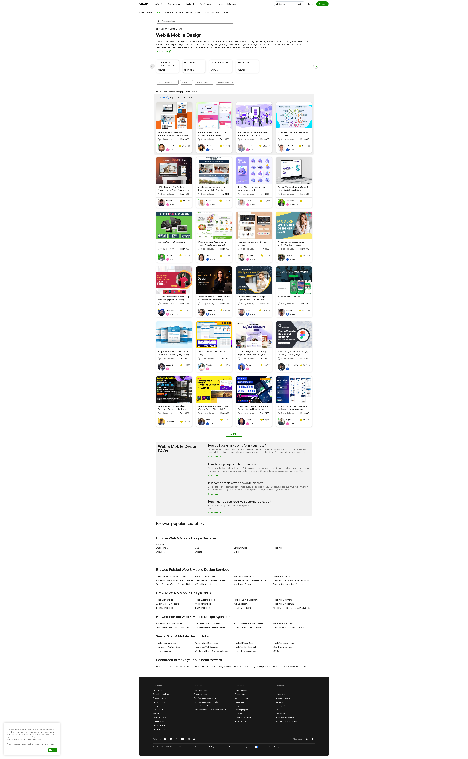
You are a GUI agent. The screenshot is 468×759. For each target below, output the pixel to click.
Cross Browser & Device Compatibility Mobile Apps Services (175, 584)
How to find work (200, 690)
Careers (279, 702)
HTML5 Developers (242, 608)
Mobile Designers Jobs (166, 643)
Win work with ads (201, 706)
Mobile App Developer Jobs (245, 647)
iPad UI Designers (202, 608)
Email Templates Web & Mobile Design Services (292, 580)
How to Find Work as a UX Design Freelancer (214, 666)
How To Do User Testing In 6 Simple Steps (252, 666)
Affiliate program (241, 710)
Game (197, 548)
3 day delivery (207, 139)
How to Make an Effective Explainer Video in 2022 (292, 666)
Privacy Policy (208, 747)
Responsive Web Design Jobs (207, 647)
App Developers (241, 604)
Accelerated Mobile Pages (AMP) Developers (292, 608)
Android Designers (203, 604)
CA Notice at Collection (225, 747)
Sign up (322, 4)
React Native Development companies (172, 627)
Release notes (241, 721)
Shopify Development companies (248, 627)
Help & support (241, 690)
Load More (234, 434)
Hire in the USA (159, 729)
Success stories (241, 694)
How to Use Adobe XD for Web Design (172, 666)
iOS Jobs (277, 651)
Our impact (280, 706)
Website (198, 552)
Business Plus (158, 710)
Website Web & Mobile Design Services (250, 580)
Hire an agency (159, 702)
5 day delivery (247, 303)
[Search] (276, 4)
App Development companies (207, 623)
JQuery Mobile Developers (167, 604)
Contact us (280, 714)
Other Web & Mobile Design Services (171, 576)
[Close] (56, 726)
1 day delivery (167, 139)
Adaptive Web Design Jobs (206, 643)
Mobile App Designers (282, 600)
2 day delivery (247, 139)
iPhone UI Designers (164, 608)
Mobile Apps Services (243, 584)
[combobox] (167, 82)
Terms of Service (194, 747)
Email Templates (163, 548)
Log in (310, 4)
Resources (239, 702)
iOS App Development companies (248, 623)
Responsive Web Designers (246, 600)
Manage (52, 750)
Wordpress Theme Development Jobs (211, 651)
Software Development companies (210, 627)
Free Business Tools (243, 717)
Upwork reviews (241, 698)
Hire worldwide (159, 725)
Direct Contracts (159, 721)
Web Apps (160, 552)
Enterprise (157, 706)
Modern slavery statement (286, 721)
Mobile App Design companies (169, 623)
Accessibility (266, 747)
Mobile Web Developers (205, 600)
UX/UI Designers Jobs (282, 647)
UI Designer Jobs (163, 651)
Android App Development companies (289, 627)
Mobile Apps (278, 548)
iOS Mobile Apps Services (206, 584)
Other (236, 552)
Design (164, 29)
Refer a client (240, 714)
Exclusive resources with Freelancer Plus (210, 710)
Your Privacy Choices (248, 747)
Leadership (280, 694)
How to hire (157, 690)
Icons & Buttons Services (205, 576)
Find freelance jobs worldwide (206, 698)
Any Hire (156, 714)
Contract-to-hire (159, 717)
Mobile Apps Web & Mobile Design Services (174, 580)
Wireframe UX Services (244, 576)
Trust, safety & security (285, 717)
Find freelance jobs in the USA (206, 702)
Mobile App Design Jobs (283, 643)
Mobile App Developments (284, 604)
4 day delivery (247, 194)
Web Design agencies (282, 623)
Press (278, 710)
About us (279, 690)
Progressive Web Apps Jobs (168, 647)
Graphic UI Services (281, 576)
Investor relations (283, 698)
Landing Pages (240, 548)
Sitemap (276, 747)
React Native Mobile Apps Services (288, 584)
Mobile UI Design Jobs (243, 643)
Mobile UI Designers (164, 600)
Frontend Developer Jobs (245, 651)
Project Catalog (145, 12)
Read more (213, 456)
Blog (237, 706)
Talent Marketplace (161, 694)
